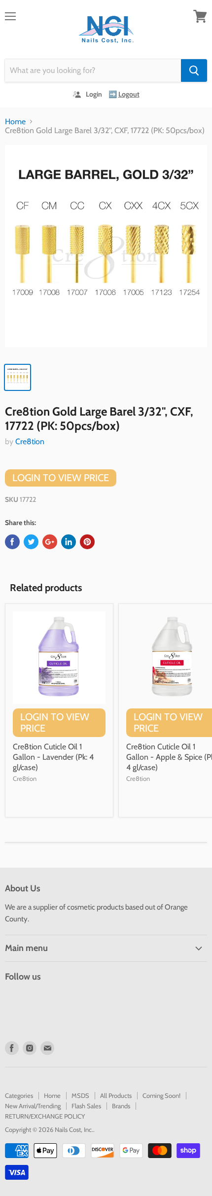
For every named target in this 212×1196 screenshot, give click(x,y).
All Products (116, 1095)
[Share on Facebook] (12, 541)
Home (15, 121)
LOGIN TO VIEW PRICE (60, 478)
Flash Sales (86, 1106)
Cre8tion (29, 441)
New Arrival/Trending (33, 1106)
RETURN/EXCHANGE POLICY (45, 1116)
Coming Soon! (161, 1095)
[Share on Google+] (49, 541)
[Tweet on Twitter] (31, 541)
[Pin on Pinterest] (87, 541)
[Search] (194, 70)
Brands (121, 1106)
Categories (19, 1095)
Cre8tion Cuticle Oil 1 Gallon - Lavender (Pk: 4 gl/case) (53, 757)
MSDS (80, 1095)
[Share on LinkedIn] (68, 541)
